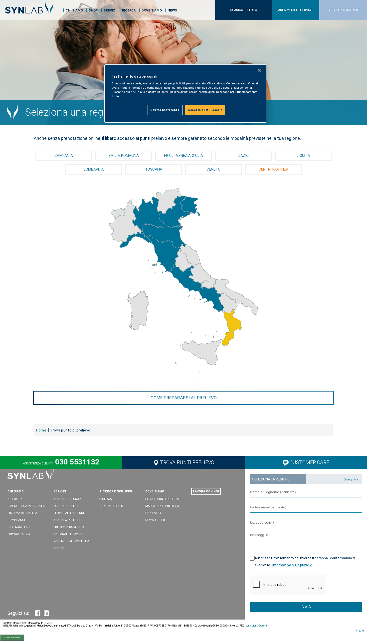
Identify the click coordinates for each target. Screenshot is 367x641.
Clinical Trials (111, 506)
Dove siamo (152, 10)
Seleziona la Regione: (271, 479)
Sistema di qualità (22, 513)
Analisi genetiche (67, 520)
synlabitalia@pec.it (256, 625)
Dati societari (18, 527)
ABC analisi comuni (68, 534)
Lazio (243, 155)
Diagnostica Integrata (26, 506)
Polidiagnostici (65, 506)
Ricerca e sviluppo (115, 491)
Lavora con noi (206, 491)
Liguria (303, 155)
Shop (93, 10)
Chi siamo (74, 10)
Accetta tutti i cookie (205, 110)
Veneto (213, 169)
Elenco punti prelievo (163, 499)
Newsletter (155, 520)
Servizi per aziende (343, 10)
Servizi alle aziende (69, 513)
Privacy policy (18, 534)
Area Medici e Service (295, 10)
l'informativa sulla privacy (291, 565)
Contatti (153, 513)
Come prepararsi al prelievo (184, 397)
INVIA (306, 607)
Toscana (153, 169)
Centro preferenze (12, 638)
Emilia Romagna (124, 155)
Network (14, 499)
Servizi (110, 10)
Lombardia (94, 169)
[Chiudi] (259, 70)
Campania (63, 155)
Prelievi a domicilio (68, 527)
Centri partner (273, 169)
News (172, 10)
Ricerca (129, 10)
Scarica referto (243, 10)
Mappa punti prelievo (162, 506)
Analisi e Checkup (67, 499)
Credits (360, 630)
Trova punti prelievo (187, 462)
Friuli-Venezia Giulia (183, 155)
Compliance (16, 520)
